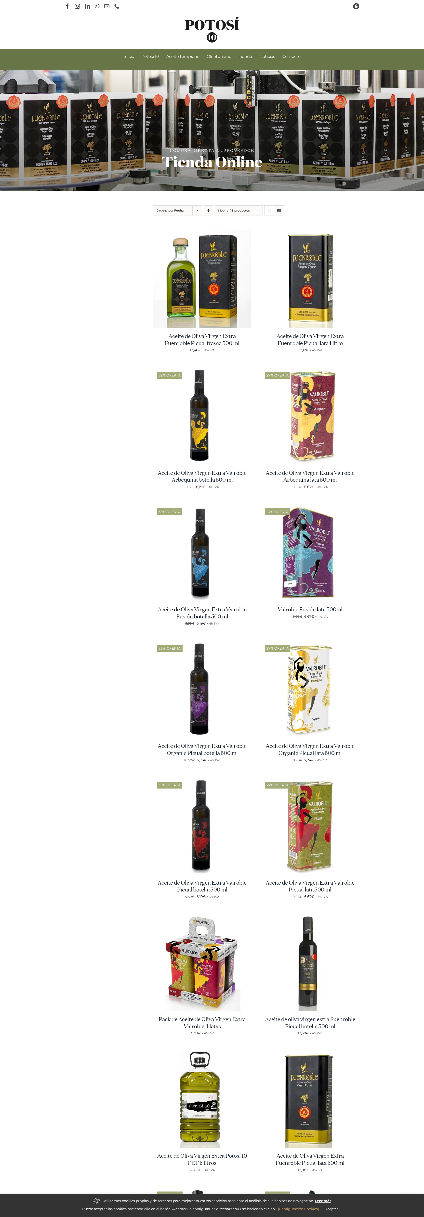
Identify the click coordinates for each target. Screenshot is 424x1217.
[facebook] (67, 6)
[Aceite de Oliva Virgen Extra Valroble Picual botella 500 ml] (202, 780)
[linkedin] (87, 6)
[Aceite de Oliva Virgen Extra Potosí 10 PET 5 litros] (202, 1053)
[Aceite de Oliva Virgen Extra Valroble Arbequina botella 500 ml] (202, 370)
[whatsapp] (97, 6)
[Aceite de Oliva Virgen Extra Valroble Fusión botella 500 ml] (202, 506)
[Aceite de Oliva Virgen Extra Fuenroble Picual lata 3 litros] (310, 1189)
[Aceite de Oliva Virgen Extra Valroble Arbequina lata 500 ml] (310, 370)
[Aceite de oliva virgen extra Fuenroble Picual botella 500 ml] (310, 916)
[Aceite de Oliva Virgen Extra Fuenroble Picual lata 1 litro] (310, 233)
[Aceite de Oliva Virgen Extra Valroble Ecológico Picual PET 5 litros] (202, 1189)
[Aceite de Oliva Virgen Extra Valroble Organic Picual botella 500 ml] (202, 643)
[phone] (116, 6)
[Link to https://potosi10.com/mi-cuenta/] (356, 6)
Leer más (323, 1201)
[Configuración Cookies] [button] (298, 1209)
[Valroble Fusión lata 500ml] (310, 506)
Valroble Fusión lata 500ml (310, 610)
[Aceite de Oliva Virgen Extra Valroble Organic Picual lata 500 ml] (310, 643)
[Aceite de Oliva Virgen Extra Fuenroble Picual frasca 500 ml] (202, 233)
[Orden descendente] (208, 210)
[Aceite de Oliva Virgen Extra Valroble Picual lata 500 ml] (310, 780)
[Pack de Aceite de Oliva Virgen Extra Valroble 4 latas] (202, 916)
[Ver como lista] (279, 210)
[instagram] (77, 6)
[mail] (106, 6)
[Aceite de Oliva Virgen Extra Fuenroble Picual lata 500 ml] (310, 1053)
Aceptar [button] (331, 1209)
